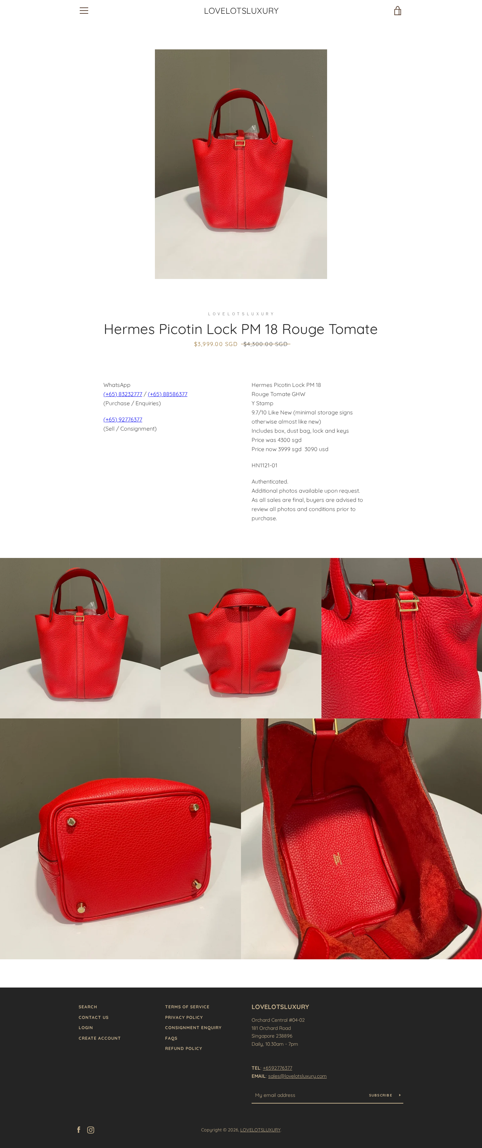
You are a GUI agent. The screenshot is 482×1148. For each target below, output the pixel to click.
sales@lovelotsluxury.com (297, 1076)
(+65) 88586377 (167, 393)
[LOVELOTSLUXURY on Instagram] (90, 1129)
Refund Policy (183, 1048)
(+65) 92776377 (122, 419)
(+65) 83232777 (122, 393)
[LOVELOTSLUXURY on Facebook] (78, 1129)
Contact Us (94, 1017)
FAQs (171, 1038)
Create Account (100, 1038)
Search (88, 1006)
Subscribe (381, 1095)
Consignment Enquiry (193, 1027)
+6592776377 (277, 1068)
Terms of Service (187, 1006)
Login (86, 1027)
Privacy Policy (184, 1017)
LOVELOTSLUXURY (241, 11)
